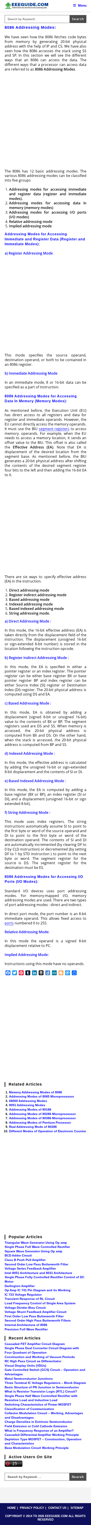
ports (9, 923)
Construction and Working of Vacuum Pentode (40, 1357)
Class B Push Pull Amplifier (25, 1260)
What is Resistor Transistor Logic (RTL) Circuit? (41, 1391)
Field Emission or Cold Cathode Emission (36, 1426)
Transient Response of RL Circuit (30, 1299)
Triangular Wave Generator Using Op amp (36, 1242)
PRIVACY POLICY (32, 1508)
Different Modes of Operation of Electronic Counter (47, 1131)
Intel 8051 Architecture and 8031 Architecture (38, 1273)
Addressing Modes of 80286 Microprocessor (42, 1114)
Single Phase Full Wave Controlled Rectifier (37, 1247)
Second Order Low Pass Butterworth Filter (36, 1264)
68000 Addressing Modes (28, 1101)
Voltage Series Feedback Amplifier (30, 1268)
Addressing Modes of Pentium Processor (40, 1122)
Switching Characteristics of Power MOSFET (38, 1404)
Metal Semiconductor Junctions (29, 1378)
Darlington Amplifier (20, 1286)
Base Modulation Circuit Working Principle (37, 1448)
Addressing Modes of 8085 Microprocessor (41, 1096)
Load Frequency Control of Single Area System (40, 1303)
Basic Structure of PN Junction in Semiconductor (42, 1387)
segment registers (54, 428)
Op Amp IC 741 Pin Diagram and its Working (37, 1290)
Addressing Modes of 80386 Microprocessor (42, 1118)
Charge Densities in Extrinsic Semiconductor (38, 1421)
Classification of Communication (29, 1409)
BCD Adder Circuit (18, 1255)
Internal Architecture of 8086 (26, 1325)
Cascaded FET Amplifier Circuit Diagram (35, 1344)
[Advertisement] (45, 121)
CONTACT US (57, 1508)
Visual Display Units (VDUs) (25, 1365)
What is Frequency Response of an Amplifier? (39, 1430)
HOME (11, 1508)
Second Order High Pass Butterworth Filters (38, 1320)
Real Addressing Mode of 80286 (33, 1126)
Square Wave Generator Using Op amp (33, 1251)
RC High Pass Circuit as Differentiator (33, 1361)
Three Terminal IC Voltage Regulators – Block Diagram (45, 1383)
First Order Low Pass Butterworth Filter (34, 1316)
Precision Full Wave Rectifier (26, 1329)
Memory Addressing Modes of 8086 (35, 1092)
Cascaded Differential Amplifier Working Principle (42, 1435)
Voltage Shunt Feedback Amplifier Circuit (35, 1312)
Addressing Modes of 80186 (30, 1109)
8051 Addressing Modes (27, 1105)
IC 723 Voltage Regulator (23, 1294)
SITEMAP (76, 1508)
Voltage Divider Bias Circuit (25, 1307)
